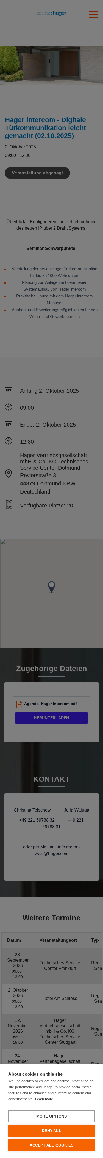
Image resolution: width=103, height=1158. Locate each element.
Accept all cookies (52, 1145)
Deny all (51, 1131)
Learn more (44, 1099)
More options (51, 1116)
